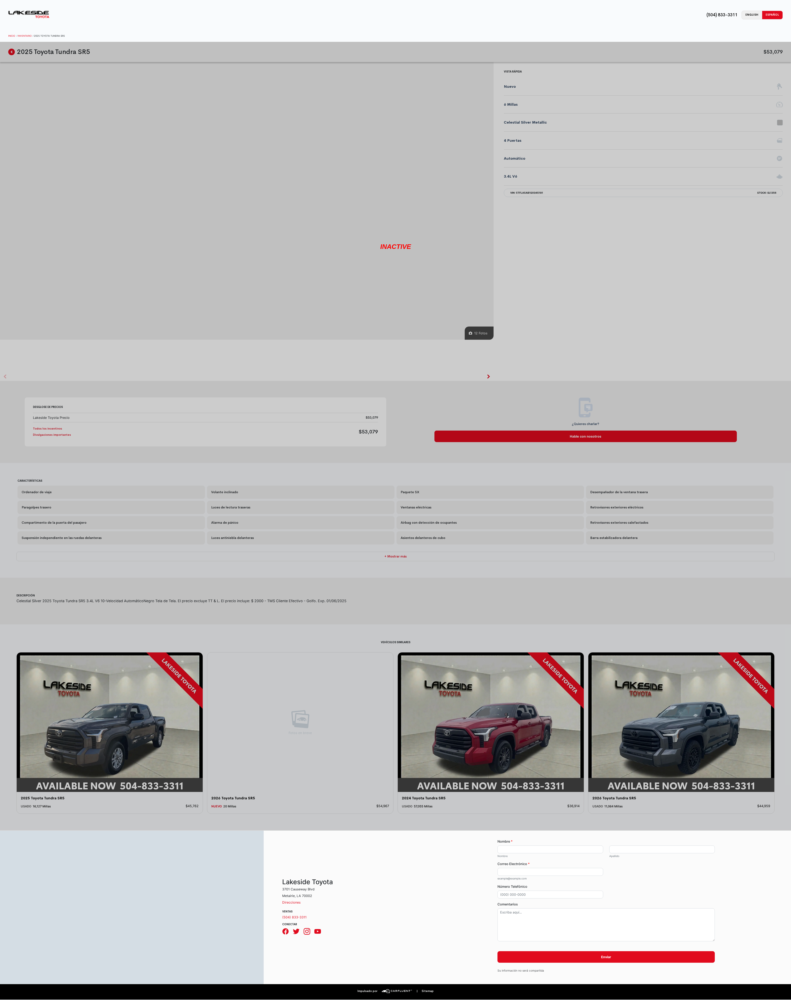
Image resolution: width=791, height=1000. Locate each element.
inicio (11, 35)
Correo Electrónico (513, 864)
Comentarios (507, 904)
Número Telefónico (512, 886)
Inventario (25, 35)
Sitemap (425, 991)
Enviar (606, 957)
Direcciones (291, 902)
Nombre (505, 841)
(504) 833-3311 (722, 15)
